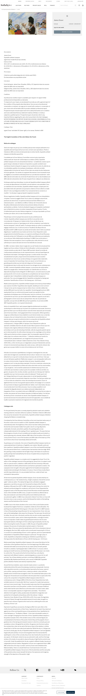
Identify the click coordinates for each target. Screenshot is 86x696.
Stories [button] (58, 1)
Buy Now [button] (26, 5)
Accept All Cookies (70, 692)
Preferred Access (30, 1)
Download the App (26, 683)
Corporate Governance (42, 683)
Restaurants (49, 1)
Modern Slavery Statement (58, 685)
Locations (24, 680)
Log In (19, 1)
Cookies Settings (61, 692)
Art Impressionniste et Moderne (8, 9)
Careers (39, 685)
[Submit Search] (75, 5)
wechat (75, 670)
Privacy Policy (40, 680)
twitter (25, 670)
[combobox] (68, 5)
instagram (49, 670)
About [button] (39, 1)
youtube (62, 670)
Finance (52, 5)
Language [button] (79, 1)
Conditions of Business (58, 683)
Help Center (24, 678)
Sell (45, 5)
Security (54, 678)
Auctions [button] (18, 5)
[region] (43, 692)
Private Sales (37, 5)
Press (38, 678)
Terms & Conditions (57, 680)
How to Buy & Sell (68, 1)
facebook (37, 670)
